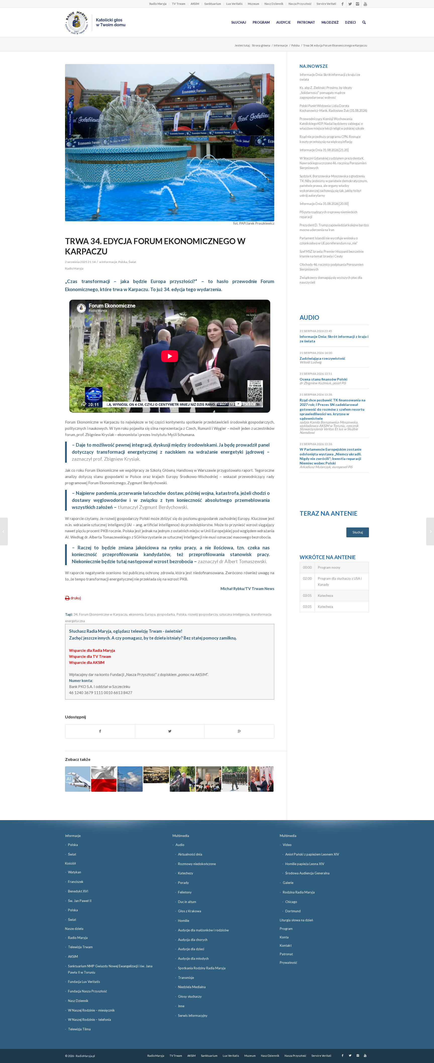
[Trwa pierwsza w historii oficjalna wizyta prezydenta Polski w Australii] (261, 779)
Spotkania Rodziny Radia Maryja (202, 968)
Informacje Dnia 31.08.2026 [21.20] (324, 150)
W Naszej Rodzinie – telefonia (89, 1020)
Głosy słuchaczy (190, 996)
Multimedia (181, 836)
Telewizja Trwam (80, 947)
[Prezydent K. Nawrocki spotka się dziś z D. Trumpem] (430, 531)
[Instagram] (357, 4)
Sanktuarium (212, 3)
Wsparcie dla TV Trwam (90, 656)
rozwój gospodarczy (203, 614)
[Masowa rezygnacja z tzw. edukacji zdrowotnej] (4, 531)
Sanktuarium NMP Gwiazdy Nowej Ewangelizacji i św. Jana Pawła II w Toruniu (110, 969)
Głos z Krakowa (189, 911)
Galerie (288, 883)
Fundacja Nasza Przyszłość (87, 991)
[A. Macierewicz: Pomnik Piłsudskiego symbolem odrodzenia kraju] (182, 779)
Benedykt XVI (78, 891)
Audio (309, 317)
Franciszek (75, 882)
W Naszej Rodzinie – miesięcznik (91, 1010)
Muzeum (253, 3)
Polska (295, 45)
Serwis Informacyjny (192, 1016)
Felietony (185, 892)
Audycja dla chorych (192, 940)
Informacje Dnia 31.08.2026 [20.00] (324, 204)
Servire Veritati (326, 3)
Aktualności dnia (190, 854)
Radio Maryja (158, 3)
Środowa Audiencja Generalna (307, 873)
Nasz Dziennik (273, 3)
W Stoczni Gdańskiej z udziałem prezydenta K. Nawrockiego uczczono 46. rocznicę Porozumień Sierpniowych (333, 163)
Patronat (286, 954)
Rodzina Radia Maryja (299, 892)
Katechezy (185, 873)
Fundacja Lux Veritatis (84, 982)
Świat (132, 262)
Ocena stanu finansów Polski (323, 379)
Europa (150, 614)
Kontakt (286, 945)
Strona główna (261, 45)
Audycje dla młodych (193, 958)
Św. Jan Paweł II (79, 901)
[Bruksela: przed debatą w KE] (156, 774)
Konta (284, 937)
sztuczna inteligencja (234, 614)
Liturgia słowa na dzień (296, 920)
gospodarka (166, 614)
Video (287, 845)
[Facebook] (342, 4)
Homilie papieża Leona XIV (304, 864)
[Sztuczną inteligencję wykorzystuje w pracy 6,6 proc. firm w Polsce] (77, 779)
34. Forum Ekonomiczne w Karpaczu (100, 614)
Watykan (74, 872)
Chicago (291, 902)
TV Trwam (178, 3)
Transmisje (186, 978)
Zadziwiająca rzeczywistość (322, 358)
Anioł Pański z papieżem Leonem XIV (312, 854)
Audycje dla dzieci (191, 949)
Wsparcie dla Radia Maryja (92, 650)
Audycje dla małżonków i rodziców (203, 930)
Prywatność (288, 963)
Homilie (183, 921)
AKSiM (195, 3)
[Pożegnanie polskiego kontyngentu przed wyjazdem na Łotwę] (234, 779)
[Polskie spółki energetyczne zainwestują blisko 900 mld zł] (130, 779)
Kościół (70, 863)
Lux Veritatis (234, 3)
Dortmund (293, 911)
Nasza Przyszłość (300, 3)
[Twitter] (350, 4)
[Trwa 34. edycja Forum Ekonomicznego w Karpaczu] (169, 142)
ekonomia (136, 614)
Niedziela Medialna (192, 987)
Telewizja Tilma (79, 1029)
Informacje (281, 45)
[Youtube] (365, 4)
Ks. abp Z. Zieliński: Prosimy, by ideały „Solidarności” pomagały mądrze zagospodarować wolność (326, 92)
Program (286, 929)
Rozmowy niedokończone (197, 864)
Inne (181, 1006)
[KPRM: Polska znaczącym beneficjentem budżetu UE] (104, 779)
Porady (183, 883)
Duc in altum (187, 902)
